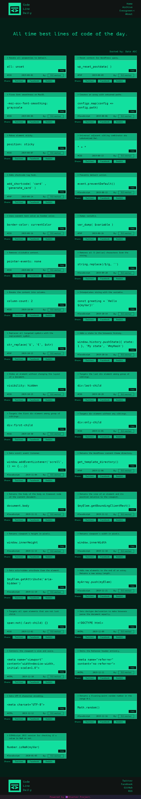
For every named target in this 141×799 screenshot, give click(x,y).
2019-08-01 (27, 75)
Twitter (19, 81)
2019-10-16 (102, 355)
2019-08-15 (102, 192)
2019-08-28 (27, 270)
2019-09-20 (102, 273)
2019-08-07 (27, 153)
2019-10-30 (27, 434)
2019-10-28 (98, 394)
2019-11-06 (98, 471)
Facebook (34, 81)
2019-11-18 (102, 551)
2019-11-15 (31, 551)
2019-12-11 (98, 672)
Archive (127, 7)
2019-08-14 (27, 197)
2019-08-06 (102, 116)
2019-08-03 (98, 75)
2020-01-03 (31, 756)
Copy (62, 70)
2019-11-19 (31, 592)
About (128, 14)
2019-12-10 (28, 677)
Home (129, 3)
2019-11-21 (102, 591)
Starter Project (79, 797)
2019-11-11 (31, 514)
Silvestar (55, 75)
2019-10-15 (27, 353)
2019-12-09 (98, 632)
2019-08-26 (98, 233)
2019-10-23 (27, 394)
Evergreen (126, 10)
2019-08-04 (27, 116)
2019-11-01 (98, 431)
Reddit (49, 81)
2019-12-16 (102, 716)
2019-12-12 (28, 713)
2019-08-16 (27, 233)
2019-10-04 (27, 310)
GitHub (128, 787)
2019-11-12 (102, 514)
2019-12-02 (27, 632)
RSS (130, 791)
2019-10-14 (102, 314)
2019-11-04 (31, 475)
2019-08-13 (98, 156)
